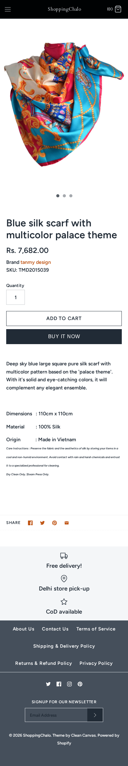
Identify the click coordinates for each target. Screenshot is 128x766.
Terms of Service (96, 629)
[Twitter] (48, 684)
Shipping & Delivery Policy (64, 646)
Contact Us (55, 629)
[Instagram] (69, 684)
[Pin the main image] (54, 523)
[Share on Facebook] (30, 523)
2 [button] (64, 196)
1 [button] (57, 196)
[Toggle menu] (8, 9)
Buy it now (64, 336)
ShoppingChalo (37, 735)
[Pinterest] (80, 684)
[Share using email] (66, 523)
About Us (23, 629)
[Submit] (95, 715)
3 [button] (70, 196)
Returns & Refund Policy (43, 663)
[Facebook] (59, 684)
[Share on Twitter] (42, 523)
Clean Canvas (83, 735)
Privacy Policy (96, 663)
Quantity (15, 285)
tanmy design (36, 262)
